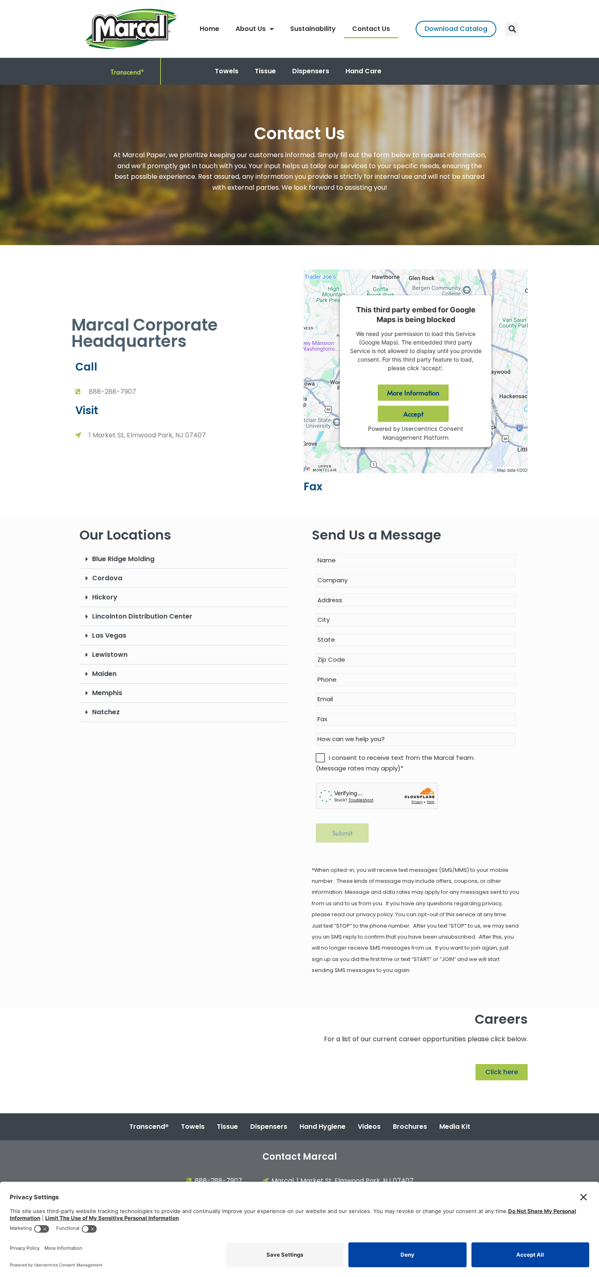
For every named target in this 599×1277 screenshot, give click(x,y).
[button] (512, 29)
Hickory (104, 597)
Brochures (410, 1126)
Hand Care (363, 71)
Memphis (107, 693)
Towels (226, 71)
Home (209, 28)
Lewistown (110, 654)
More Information (413, 392)
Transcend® (149, 1126)
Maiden (104, 673)
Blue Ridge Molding (123, 559)
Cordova (107, 578)
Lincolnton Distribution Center (142, 616)
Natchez (106, 712)
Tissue (265, 71)
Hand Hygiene (323, 1126)
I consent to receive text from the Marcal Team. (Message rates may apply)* (395, 762)
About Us (251, 28)
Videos (369, 1126)
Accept (413, 414)
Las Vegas (109, 635)
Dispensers (310, 71)
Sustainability (313, 28)
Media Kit (454, 1126)
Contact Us (371, 28)
